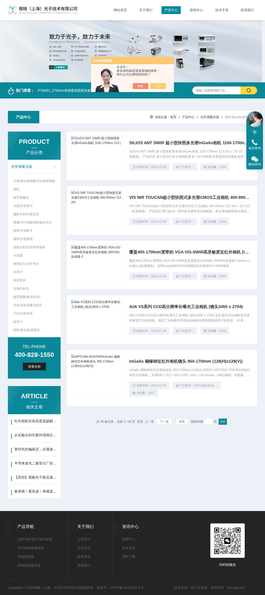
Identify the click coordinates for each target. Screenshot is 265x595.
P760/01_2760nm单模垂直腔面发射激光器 (69, 90)
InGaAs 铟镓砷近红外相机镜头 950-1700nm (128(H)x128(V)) (186, 361)
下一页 (164, 421)
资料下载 (128, 556)
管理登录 (217, 587)
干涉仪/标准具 (23, 313)
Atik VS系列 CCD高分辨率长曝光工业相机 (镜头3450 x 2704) (186, 306)
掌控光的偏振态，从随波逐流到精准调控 (36, 449)
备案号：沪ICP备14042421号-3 (120, 587)
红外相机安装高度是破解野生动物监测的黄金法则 (36, 421)
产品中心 (171, 10)
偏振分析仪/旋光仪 (26, 214)
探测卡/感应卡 (23, 230)
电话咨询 (254, 148)
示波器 (18, 255)
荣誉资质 (83, 556)
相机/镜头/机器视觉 (26, 330)
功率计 (18, 272)
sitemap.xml (236, 587)
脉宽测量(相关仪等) (26, 297)
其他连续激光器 (29, 565)
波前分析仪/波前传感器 (29, 247)
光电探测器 (25, 556)
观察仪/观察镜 (23, 239)
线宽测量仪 (21, 197)
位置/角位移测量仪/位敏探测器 (34, 181)
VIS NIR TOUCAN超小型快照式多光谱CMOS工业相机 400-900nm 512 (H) (189, 197)
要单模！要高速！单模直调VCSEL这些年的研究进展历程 (36, 491)
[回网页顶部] (255, 133)
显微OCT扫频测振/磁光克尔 (32, 222)
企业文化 (83, 548)
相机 (16, 189)
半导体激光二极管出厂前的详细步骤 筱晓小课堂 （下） (36, 463)
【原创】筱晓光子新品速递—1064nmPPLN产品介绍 (36, 477)
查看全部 (34, 366)
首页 (173, 117)
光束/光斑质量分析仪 (27, 305)
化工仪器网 (199, 587)
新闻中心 (196, 10)
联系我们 (247, 10)
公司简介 (83, 539)
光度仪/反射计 (23, 206)
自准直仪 (19, 280)
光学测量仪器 (209, 117)
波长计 (18, 321)
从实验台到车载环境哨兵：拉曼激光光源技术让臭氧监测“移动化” (36, 435)
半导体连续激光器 (30, 548)
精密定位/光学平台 (26, 263)
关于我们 (145, 10)
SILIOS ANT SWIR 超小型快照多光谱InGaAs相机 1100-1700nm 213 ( (189, 142)
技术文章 (222, 10)
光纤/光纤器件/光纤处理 (34, 539)
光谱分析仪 (21, 288)
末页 (182, 421)
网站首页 (120, 10)
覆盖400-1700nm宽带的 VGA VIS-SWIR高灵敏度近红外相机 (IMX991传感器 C (189, 252)
